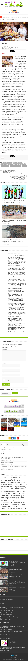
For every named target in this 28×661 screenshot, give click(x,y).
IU (24, 164)
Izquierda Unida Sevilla (16, 165)
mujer (2, 502)
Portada (2, 19)
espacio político (20, 495)
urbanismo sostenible (5, 510)
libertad (4, 501)
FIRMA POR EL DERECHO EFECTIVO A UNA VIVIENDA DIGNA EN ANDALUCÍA (11, 632)
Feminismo (20, 497)
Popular (3, 445)
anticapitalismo (6, 482)
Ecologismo (5, 495)
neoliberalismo (6, 502)
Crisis (20, 484)
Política (10, 504)
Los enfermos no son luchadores (9, 448)
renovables (19, 506)
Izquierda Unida (5, 165)
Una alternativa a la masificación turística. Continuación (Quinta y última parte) (17, 569)
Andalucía (16, 480)
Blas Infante (22, 482)
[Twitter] (15, 438)
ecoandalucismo (18, 493)
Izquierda (17, 47)
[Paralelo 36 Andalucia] (14, 4)
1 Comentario (6, 48)
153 (17, 642)
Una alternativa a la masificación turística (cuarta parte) (17, 575)
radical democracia (9, 506)
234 (10, 638)
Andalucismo (6, 480)
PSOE (14, 504)
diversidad (24, 491)
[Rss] (10, 438)
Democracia (9, 19)
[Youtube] (18, 438)
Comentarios (16, 445)
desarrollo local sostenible (14, 491)
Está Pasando (11, 47)
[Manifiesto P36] (4, 643)
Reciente (9, 445)
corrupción (6, 162)
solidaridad (23, 508)
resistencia (15, 508)
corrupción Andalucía (16, 162)
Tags (23, 445)
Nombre (4, 363)
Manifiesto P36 (12, 641)
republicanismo (6, 508)
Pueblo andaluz (21, 504)
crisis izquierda (16, 487)
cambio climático (7, 485)
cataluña (15, 484)
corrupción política (17, 164)
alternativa (15, 478)
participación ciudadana (17, 502)
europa (9, 497)
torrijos (25, 165)
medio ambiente (12, 501)
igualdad (16, 499)
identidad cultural (7, 499)
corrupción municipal (6, 164)
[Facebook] (12, 438)
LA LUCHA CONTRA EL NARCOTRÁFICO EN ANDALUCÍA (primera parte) (13, 201)
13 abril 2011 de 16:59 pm (20, 255)
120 (8, 650)
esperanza (4, 497)
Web (3, 373)
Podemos (4, 504)
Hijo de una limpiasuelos (7, 462)
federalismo (14, 497)
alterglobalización (6, 478)
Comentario (5, 349)
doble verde (5, 493)
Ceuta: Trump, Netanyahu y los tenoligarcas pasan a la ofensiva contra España (13, 241)
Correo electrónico (7, 368)
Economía (12, 495)
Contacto (23, 659)
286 (9, 634)
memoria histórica (21, 501)
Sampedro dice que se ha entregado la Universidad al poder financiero (9, 171)
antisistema (15, 482)
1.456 (10, 629)
